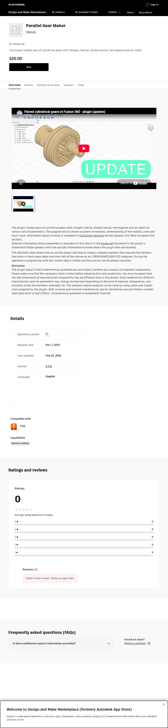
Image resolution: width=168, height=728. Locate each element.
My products (145, 12)
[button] (61, 643)
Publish (112, 12)
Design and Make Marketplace (27, 12)
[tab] (23, 203)
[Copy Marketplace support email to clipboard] (149, 643)
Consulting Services (91, 235)
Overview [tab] (15, 85)
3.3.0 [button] (49, 366)
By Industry (58, 12)
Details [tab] (28, 85)
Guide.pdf (107, 243)
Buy (29, 67)
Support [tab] (69, 85)
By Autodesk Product (86, 12)
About (130, 12)
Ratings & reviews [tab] (48, 85)
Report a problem (135, 643)
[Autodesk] (17, 5)
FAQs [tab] (81, 85)
